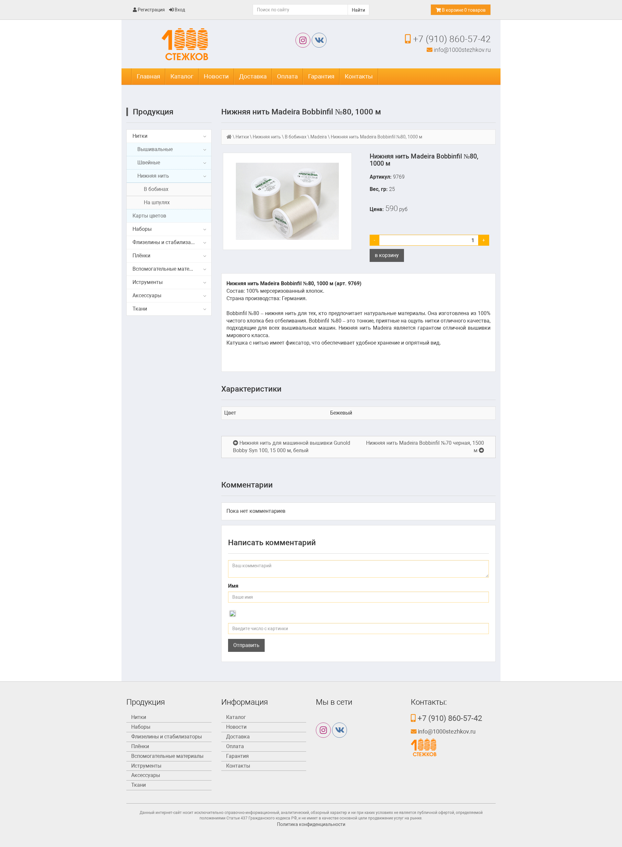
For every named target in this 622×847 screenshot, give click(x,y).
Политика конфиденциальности (311, 824)
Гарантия (321, 76)
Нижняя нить (153, 176)
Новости (216, 76)
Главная (148, 76)
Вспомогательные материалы (168, 269)
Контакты (359, 76)
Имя (233, 586)
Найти (358, 10)
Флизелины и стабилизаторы (167, 242)
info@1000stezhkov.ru (461, 49)
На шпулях (157, 202)
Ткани (139, 309)
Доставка (253, 76)
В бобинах (156, 189)
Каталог (181, 76)
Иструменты (147, 282)
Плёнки (141, 256)
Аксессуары (146, 295)
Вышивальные (155, 149)
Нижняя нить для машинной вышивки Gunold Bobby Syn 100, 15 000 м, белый (291, 446)
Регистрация (151, 9)
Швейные (148, 162)
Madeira (318, 136)
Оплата (287, 76)
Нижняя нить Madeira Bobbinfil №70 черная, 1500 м (425, 446)
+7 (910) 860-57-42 (451, 39)
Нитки (139, 136)
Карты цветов (149, 216)
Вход (179, 9)
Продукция (153, 111)
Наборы (142, 229)
